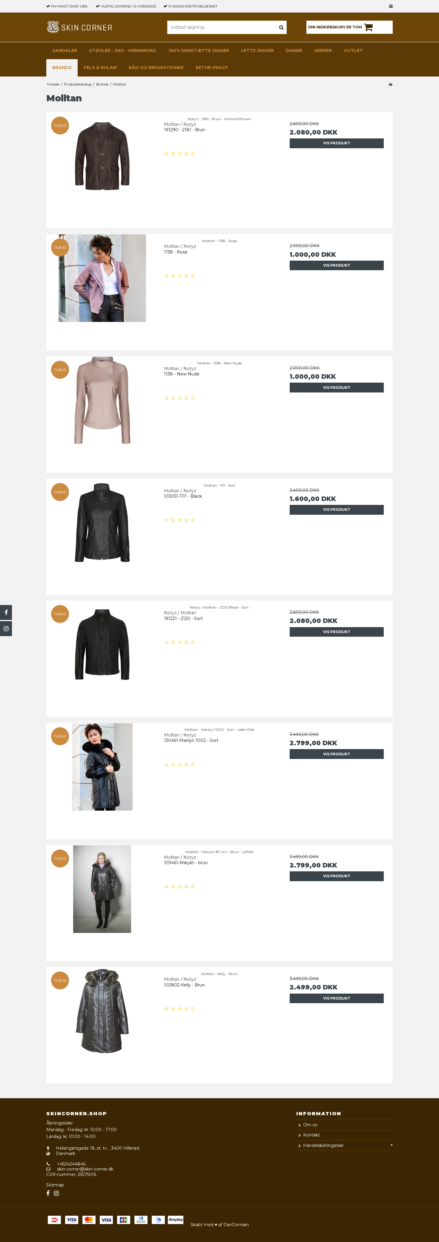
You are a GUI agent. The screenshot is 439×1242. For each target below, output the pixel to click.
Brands (62, 67)
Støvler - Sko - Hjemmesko (122, 50)
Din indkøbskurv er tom (335, 27)
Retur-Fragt (212, 67)
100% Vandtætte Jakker (198, 50)
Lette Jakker (257, 50)
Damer (294, 50)
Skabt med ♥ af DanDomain (220, 1224)
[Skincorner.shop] (80, 27)
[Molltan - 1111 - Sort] (102, 534)
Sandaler (64, 50)
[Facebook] (6, 612)
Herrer (323, 50)
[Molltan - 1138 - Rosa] (102, 290)
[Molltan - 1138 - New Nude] (102, 412)
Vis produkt (336, 143)
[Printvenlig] (390, 84)
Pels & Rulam (100, 67)
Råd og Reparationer (156, 67)
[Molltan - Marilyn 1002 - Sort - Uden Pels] (102, 779)
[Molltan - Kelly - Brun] (102, 1023)
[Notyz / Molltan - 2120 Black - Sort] (102, 656)
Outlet (353, 50)
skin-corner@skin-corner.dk (85, 1169)
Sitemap (55, 1185)
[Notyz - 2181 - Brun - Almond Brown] (102, 168)
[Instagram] (6, 628)
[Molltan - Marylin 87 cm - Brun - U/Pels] (102, 901)
